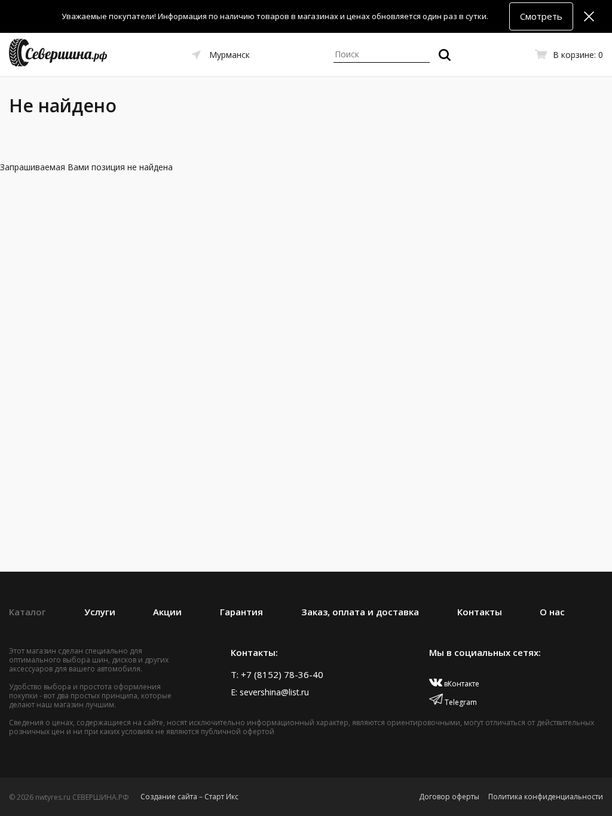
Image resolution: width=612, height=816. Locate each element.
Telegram (460, 702)
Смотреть (541, 16)
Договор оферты (449, 796)
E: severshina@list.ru (270, 692)
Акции (167, 612)
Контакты (479, 612)
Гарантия (241, 612)
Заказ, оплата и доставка (360, 612)
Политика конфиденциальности (545, 796)
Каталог (27, 612)
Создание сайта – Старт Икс (189, 797)
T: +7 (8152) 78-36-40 (277, 674)
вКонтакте (460, 684)
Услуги (99, 612)
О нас (552, 612)
